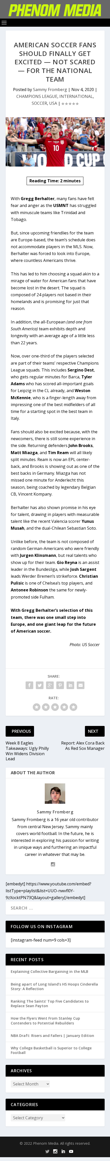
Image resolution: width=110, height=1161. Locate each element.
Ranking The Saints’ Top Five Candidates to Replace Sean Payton (50, 1003)
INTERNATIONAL (76, 96)
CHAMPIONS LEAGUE (36, 96)
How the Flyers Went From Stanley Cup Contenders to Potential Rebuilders (45, 1020)
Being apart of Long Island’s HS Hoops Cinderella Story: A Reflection (54, 986)
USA (53, 103)
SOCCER (39, 103)
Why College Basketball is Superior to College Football (51, 1050)
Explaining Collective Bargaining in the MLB (49, 971)
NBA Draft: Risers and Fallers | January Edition (52, 1035)
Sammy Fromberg (50, 89)
